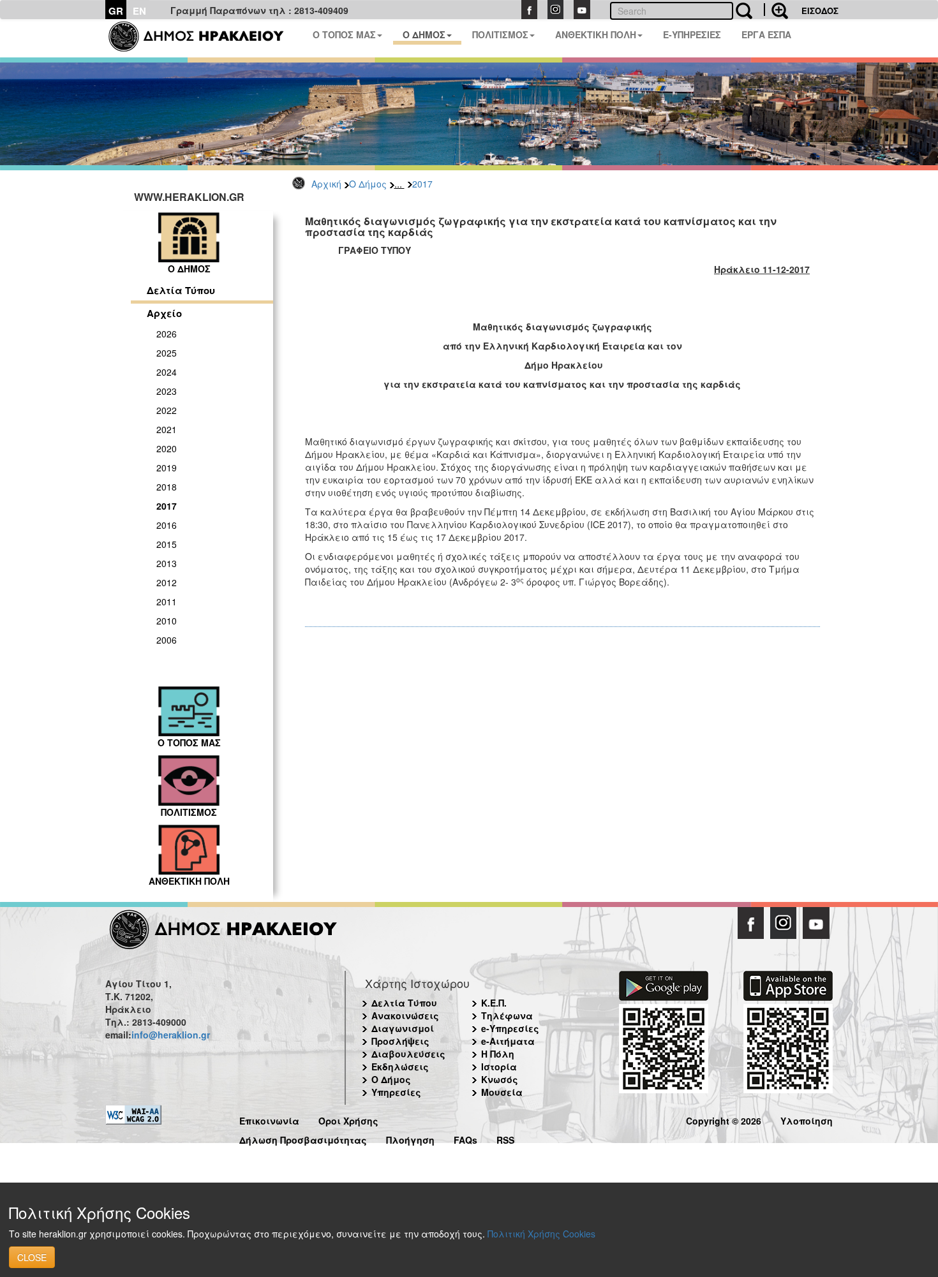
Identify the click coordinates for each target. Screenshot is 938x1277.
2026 (166, 333)
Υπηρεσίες (396, 1092)
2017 (422, 183)
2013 (166, 563)
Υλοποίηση (806, 1119)
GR (115, 11)
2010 (166, 620)
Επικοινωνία (269, 1119)
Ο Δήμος (368, 183)
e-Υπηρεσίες (510, 1028)
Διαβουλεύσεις (408, 1053)
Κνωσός (499, 1079)
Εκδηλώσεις (400, 1066)
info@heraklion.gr (170, 1034)
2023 (166, 391)
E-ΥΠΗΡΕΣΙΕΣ (692, 34)
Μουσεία (502, 1092)
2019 (166, 467)
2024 (166, 371)
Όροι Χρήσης (348, 1119)
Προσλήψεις (400, 1041)
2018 (166, 486)
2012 (166, 582)
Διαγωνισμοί (402, 1028)
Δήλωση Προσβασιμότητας (303, 1138)
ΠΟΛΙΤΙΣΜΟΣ (500, 34)
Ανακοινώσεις (405, 1015)
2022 (166, 410)
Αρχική (326, 183)
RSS (505, 1138)
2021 (166, 429)
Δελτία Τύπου (181, 290)
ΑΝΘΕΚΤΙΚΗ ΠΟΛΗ (595, 34)
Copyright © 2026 (723, 1119)
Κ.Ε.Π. (494, 1002)
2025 (166, 352)
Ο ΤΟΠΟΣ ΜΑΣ (344, 34)
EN (139, 11)
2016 (166, 525)
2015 (166, 544)
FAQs (465, 1138)
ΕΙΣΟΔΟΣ (819, 10)
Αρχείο (164, 313)
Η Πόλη (497, 1053)
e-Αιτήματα (508, 1041)
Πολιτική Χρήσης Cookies (541, 1233)
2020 (166, 448)
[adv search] (776, 9)
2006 (166, 639)
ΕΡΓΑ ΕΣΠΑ (766, 34)
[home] (203, 38)
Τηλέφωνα (507, 1015)
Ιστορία (499, 1066)
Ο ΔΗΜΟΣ (424, 34)
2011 (166, 601)
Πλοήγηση (410, 1138)
